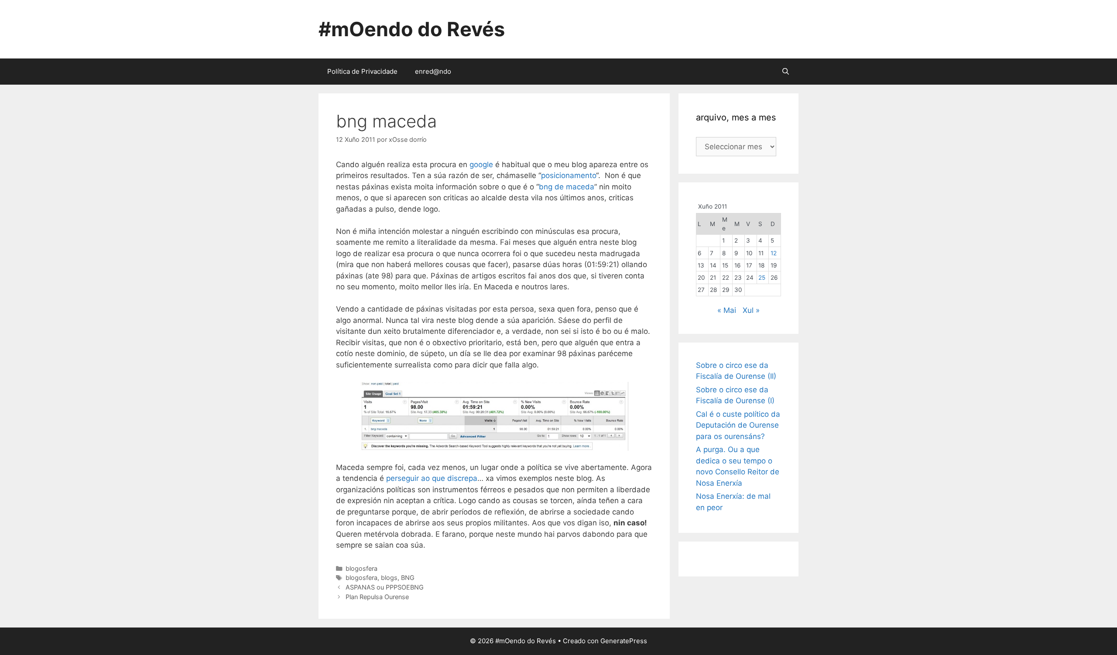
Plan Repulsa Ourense (377, 596)
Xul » (751, 310)
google (482, 164)
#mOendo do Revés (412, 29)
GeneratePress (623, 641)
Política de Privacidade (362, 71)
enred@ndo (433, 71)
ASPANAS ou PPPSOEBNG (385, 587)
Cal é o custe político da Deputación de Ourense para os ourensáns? (738, 425)
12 (774, 253)
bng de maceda (566, 186)
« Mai (726, 310)
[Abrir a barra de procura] (785, 71)
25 (761, 277)
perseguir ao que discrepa (431, 478)
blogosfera (361, 568)
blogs (389, 577)
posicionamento (568, 175)
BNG (408, 577)
